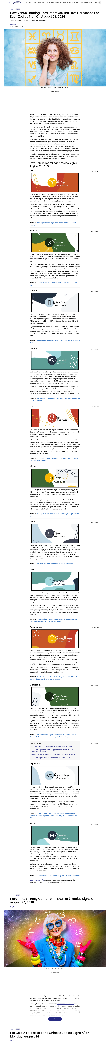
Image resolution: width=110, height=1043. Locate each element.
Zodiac (31, 3)
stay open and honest (65, 1004)
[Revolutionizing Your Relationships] (17, 2)
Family (46, 3)
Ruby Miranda (14, 907)
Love (27, 3)
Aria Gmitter (13, 1041)
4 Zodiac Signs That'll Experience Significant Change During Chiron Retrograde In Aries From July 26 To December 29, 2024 (53, 815)
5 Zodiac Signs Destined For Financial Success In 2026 (51, 758)
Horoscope (37, 3)
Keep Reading (55, 1019)
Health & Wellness (68, 3)
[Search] (96, 2)
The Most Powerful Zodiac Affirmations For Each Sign (56, 564)
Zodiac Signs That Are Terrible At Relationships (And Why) (52, 746)
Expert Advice (88, 3)
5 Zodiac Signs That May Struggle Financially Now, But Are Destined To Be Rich (52, 750)
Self (43, 3)
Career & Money (78, 3)
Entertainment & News (55, 3)
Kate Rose (13, 24)
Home (11, 9)
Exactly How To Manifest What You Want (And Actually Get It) (54, 754)
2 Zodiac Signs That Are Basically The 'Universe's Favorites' (58, 876)
